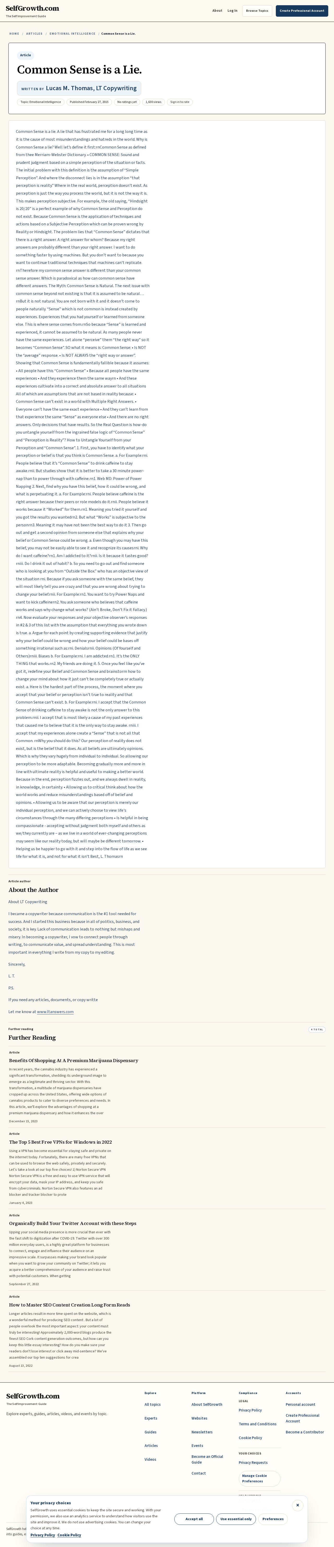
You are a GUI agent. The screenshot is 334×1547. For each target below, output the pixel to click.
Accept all (194, 1519)
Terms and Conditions (258, 1424)
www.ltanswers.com (55, 1012)
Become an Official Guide (207, 1459)
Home (14, 34)
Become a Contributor (305, 1432)
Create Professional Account (302, 1418)
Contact (199, 1473)
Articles (34, 34)
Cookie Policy (250, 1438)
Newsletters (202, 1432)
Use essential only (236, 1519)
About (217, 10)
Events (197, 1446)
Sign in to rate (179, 102)
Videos (150, 1459)
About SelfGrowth (207, 1404)
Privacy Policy (250, 1410)
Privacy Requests (253, 1462)
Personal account (300, 1404)
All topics (153, 1404)
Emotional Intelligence (73, 34)
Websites (199, 1418)
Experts (151, 1418)
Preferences (273, 1519)
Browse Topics (257, 10)
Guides (151, 1432)
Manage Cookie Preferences (254, 1478)
